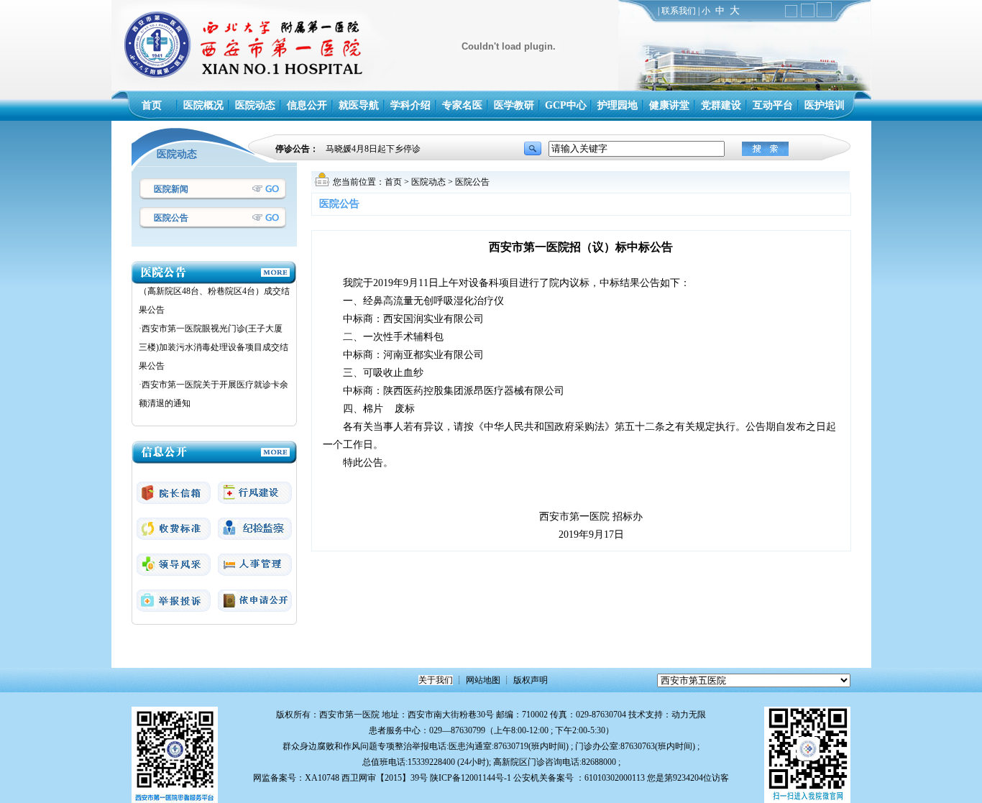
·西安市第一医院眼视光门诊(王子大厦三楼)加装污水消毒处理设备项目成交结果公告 (213, 340)
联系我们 (678, 11)
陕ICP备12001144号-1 (470, 778)
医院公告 (171, 218)
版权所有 (293, 715)
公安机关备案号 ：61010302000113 (579, 778)
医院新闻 (171, 189)
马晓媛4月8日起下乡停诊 (373, 149)
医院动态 (428, 182)
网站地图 (483, 680)
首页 (393, 182)
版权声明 (530, 680)
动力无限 (688, 715)
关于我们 (435, 680)
